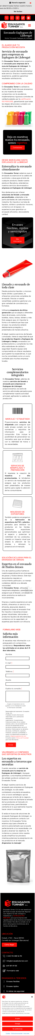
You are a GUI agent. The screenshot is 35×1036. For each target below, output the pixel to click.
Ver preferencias (17, 1029)
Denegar (17, 1023)
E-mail (9, 663)
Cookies (8, 1033)
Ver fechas (18, 11)
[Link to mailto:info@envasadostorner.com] (12, 18)
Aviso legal (26, 1033)
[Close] (30, 3)
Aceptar (17, 1018)
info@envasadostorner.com (18, 736)
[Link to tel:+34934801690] (6, 18)
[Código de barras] (13, 22)
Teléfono (10, 671)
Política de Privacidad (22, 738)
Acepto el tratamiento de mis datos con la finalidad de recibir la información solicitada (16, 705)
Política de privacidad (16, 1033)
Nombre (9, 654)
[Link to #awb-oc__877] (29, 25)
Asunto (8, 680)
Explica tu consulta (14, 689)
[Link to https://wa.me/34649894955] (17, 18)
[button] (32, 997)
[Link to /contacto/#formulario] (23, 18)
